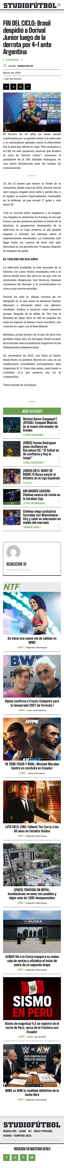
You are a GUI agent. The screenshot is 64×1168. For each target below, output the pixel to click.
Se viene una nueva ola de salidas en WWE (32, 640)
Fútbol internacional (34, 503)
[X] (13, 87)
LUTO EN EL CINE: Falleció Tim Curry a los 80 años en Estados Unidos (32, 829)
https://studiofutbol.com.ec (18, 570)
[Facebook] (6, 87)
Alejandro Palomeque (36, 647)
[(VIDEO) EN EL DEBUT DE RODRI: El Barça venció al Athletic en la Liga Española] (12, 476)
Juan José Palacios (36, 710)
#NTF (20, 647)
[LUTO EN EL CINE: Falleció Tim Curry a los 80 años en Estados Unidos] (32, 804)
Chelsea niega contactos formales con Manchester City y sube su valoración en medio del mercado (42, 517)
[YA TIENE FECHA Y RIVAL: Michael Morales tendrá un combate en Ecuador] (32, 741)
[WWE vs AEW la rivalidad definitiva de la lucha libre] (32, 1067)
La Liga (27, 483)
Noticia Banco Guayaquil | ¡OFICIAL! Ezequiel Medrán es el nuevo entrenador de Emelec (40, 424)
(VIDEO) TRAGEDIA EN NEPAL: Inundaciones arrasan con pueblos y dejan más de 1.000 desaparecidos (32, 894)
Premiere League (31, 527)
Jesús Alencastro (36, 773)
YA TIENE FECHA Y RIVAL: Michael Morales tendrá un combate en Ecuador (32, 766)
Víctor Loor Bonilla (36, 1037)
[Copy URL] (28, 87)
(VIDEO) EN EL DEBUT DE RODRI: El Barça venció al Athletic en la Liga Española (41, 474)
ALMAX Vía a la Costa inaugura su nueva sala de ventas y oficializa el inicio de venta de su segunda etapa (32, 960)
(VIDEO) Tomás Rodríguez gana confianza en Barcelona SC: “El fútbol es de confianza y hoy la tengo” (41, 450)
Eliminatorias (12, 60)
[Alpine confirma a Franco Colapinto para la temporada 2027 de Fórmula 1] (32, 678)
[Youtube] (31, 1157)
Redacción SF (25, 65)
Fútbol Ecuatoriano (33, 435)
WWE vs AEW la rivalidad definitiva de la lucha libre (32, 1092)
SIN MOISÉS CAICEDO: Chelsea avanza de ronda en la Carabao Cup (41, 495)
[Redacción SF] (6, 66)
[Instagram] (14, 1157)
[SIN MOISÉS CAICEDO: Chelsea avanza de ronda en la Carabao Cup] (12, 497)
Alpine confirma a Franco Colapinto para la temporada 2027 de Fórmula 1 (32, 703)
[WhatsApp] (20, 87)
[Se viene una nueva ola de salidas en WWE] (32, 615)
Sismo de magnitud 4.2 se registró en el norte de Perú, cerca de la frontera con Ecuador (32, 1027)
